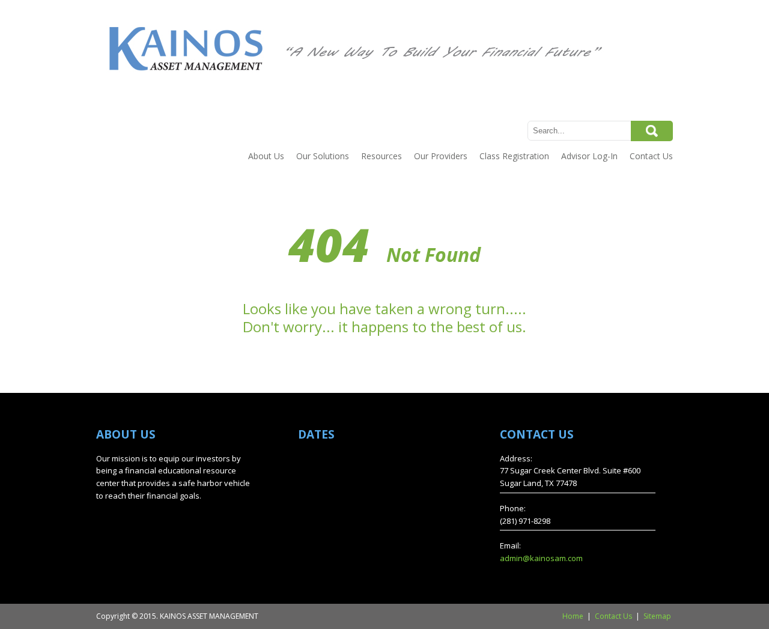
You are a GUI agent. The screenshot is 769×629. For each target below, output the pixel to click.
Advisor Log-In (589, 156)
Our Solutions (322, 156)
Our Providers (440, 156)
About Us (266, 156)
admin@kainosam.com (541, 558)
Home (572, 616)
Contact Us (651, 156)
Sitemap (657, 616)
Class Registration (514, 156)
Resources (381, 156)
